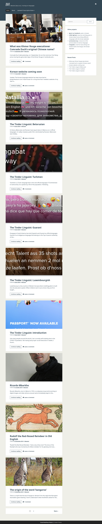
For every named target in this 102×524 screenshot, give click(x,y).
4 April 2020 (17, 282)
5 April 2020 (17, 179)
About (13, 10)
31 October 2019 (18, 387)
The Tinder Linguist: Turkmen (34, 159)
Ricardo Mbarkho (34, 367)
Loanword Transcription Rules (25, 10)
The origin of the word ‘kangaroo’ (34, 472)
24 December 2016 (18, 441)
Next (55, 511)
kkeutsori (26, 51)
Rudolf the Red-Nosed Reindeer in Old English (34, 418)
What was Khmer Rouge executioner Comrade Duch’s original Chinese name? (34, 28)
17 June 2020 (17, 74)
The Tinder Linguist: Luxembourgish (34, 262)
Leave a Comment (29, 85)
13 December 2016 (18, 492)
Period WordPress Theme (46, 522)
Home (7, 10)
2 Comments (27, 189)
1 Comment (27, 61)
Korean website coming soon (26, 71)
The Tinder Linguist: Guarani (34, 209)
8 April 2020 (17, 126)
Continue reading (16, 62)
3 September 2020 (18, 51)
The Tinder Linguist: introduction (34, 314)
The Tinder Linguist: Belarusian (34, 106)
